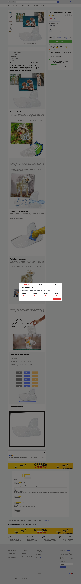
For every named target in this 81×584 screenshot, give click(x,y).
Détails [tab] (40, 284)
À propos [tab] (54, 284)
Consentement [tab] (26, 284)
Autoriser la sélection (48, 299)
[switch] (24, 295)
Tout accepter (57, 299)
